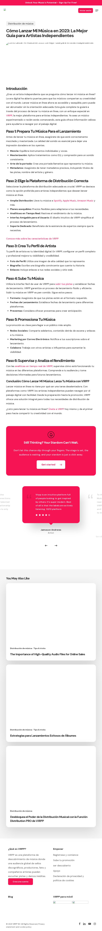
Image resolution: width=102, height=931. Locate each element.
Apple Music (69, 200)
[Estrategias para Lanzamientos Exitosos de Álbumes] (51, 703)
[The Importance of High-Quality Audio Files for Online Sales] (51, 622)
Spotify (58, 200)
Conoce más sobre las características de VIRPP (32, 238)
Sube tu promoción (64, 860)
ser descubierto (62, 865)
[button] (96, 10)
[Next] (56, 545)
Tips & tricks (39, 648)
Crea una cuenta (20, 881)
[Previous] (46, 545)
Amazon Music (85, 200)
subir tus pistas (64, 284)
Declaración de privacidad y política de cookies (68, 878)
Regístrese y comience (65, 855)
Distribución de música (20, 23)
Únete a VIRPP (56, 409)
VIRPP (9, 115)
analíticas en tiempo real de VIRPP (33, 366)
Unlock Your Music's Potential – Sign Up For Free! (51, 2)
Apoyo (56, 870)
